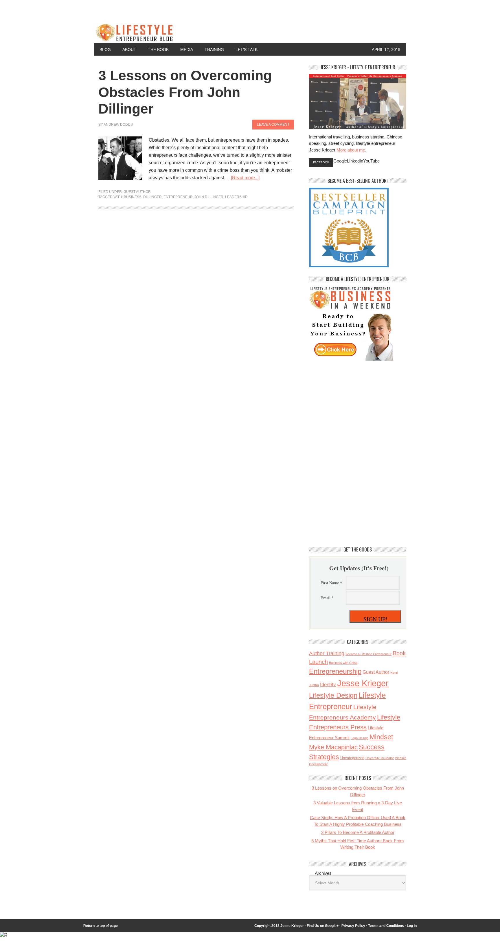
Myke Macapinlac (333, 747)
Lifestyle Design (333, 695)
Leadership (236, 197)
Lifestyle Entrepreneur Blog (195, 31)
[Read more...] (245, 177)
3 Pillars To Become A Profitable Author (357, 832)
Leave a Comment (273, 125)
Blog (105, 49)
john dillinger (208, 197)
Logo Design (359, 738)
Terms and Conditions (386, 926)
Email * (327, 597)
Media (186, 49)
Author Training (326, 653)
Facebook (321, 162)
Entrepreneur (178, 197)
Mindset (381, 737)
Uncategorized (352, 758)
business (132, 197)
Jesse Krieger (363, 683)
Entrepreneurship (335, 671)
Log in (412, 926)
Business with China (343, 662)
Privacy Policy (353, 926)
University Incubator (379, 758)
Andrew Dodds (118, 125)
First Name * (331, 582)
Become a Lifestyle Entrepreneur (368, 654)
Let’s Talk (247, 49)
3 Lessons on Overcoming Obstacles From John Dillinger (185, 92)
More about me (351, 149)
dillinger (152, 197)
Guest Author (137, 192)
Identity (328, 684)
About (129, 49)
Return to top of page (100, 926)
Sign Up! (375, 619)
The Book (158, 49)
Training (214, 49)
